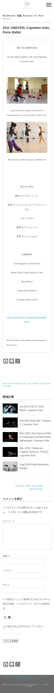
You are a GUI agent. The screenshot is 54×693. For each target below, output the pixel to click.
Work (41, 16)
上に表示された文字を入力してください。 (24, 626)
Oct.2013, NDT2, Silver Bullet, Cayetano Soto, (29, 487)
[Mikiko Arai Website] (27, 3)
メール (7, 570)
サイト (6, 585)
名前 (6, 556)
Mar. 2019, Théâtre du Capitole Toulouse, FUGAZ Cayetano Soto (34, 452)
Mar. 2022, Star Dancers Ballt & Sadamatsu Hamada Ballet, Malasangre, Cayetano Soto (35, 437)
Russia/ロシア (30, 16)
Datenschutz (23, 678)
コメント (9, 521)
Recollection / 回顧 (12, 16)
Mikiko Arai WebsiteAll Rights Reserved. (20, 677)
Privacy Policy (32, 678)
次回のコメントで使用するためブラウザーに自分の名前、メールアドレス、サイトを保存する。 (27, 604)
